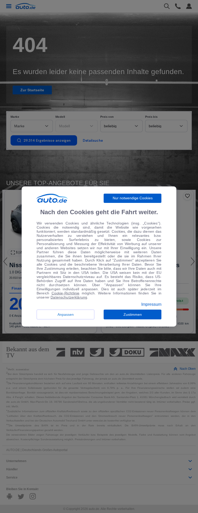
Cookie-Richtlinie (66, 293)
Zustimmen (132, 314)
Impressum (151, 304)
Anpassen (65, 314)
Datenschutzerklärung (69, 297)
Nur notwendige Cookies (133, 198)
